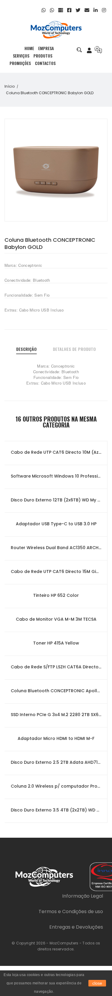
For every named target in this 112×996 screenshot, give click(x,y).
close (97, 983)
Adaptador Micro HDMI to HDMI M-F (56, 738)
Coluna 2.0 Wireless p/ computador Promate (56, 786)
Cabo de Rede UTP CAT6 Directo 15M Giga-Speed (56, 571)
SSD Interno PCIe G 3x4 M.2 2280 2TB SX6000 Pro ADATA (56, 715)
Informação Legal (82, 896)
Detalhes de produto (74, 349)
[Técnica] (44, 10)
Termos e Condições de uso (71, 911)
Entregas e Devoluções (76, 927)
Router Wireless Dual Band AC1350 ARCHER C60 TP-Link (56, 548)
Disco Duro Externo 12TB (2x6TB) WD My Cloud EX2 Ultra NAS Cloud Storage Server (56, 500)
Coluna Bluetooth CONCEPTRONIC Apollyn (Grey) (56, 691)
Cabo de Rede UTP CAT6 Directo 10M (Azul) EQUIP (56, 452)
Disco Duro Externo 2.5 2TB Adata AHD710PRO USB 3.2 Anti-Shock (56, 762)
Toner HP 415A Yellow (56, 643)
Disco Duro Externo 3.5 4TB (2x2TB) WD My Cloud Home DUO (56, 810)
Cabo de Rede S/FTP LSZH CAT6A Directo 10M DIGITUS (56, 667)
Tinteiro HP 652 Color (56, 595)
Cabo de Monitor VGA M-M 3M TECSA (56, 619)
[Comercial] (52, 10)
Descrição (26, 349)
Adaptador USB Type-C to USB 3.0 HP (56, 524)
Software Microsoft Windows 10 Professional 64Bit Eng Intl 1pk (56, 476)
